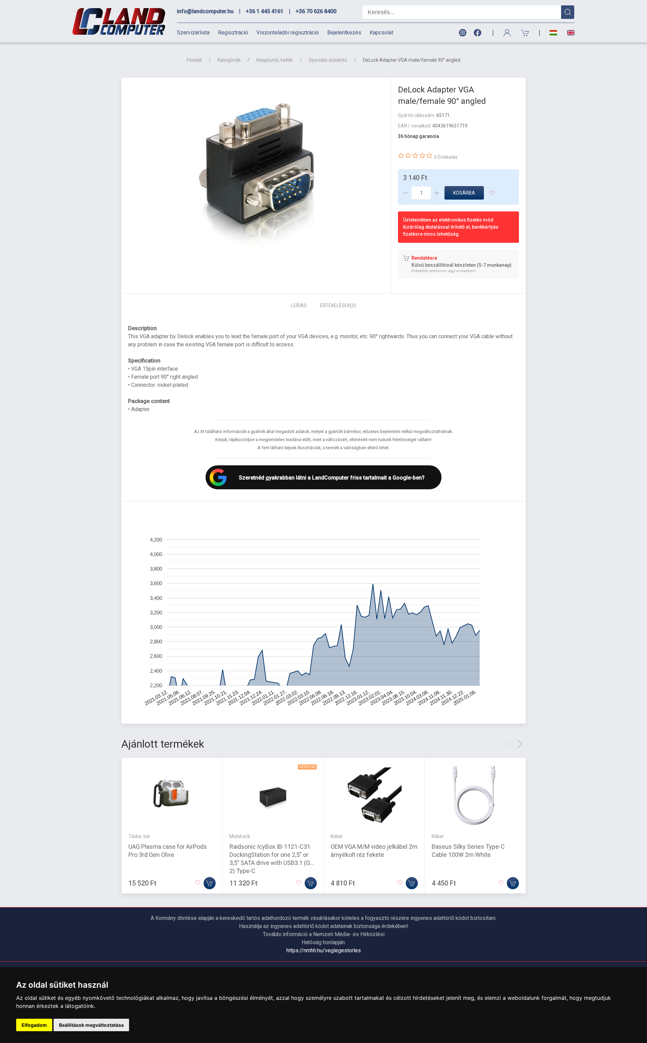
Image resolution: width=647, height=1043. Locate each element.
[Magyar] (553, 32)
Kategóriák (229, 60)
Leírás (299, 305)
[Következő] (520, 744)
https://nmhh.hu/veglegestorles (323, 950)
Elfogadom (34, 1025)
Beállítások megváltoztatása (91, 1025)
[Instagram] (462, 32)
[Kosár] (525, 32)
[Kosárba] (210, 883)
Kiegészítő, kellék (274, 60)
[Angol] (568, 32)
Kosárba (464, 193)
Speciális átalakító (328, 60)
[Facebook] (479, 32)
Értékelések (338, 305)
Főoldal (194, 60)
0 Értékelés (446, 157)
